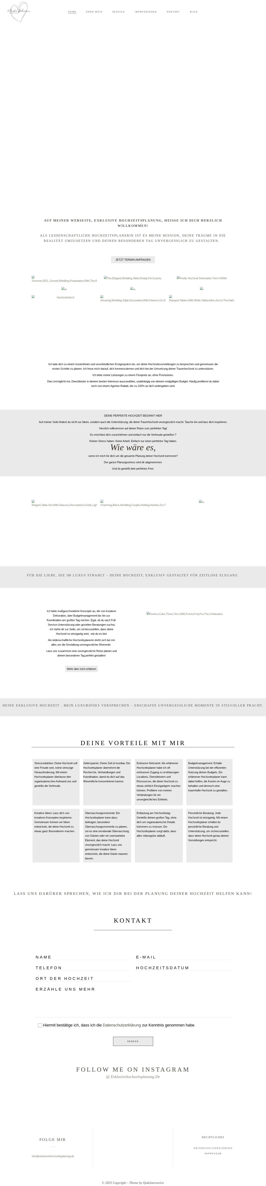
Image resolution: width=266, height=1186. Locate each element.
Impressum (213, 1153)
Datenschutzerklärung (122, 1025)
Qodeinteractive (153, 1183)
